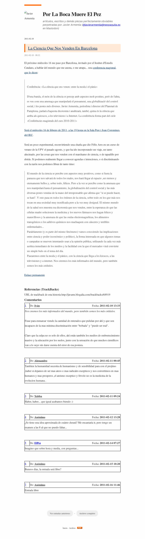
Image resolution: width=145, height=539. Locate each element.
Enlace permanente (34, 275)
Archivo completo (87, 513)
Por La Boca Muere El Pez (72, 14)
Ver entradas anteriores (60, 513)
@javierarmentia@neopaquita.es (101, 24)
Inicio (65, 528)
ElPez (37, 443)
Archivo (72, 528)
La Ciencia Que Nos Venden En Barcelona (62, 48)
